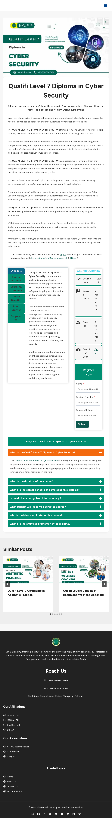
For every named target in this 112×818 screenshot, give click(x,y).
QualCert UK (13, 724)
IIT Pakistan (13, 751)
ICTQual (73, 258)
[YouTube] (61, 814)
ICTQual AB (13, 720)
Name (80, 383)
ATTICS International (18, 746)
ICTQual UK (13, 756)
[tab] (16, 271)
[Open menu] (105, 5)
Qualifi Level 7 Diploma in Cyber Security (36, 460)
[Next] (104, 584)
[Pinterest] (73, 814)
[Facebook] (38, 814)
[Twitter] (79, 814)
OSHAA (10, 729)
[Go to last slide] (7, 584)
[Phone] (44, 814)
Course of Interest (86, 410)
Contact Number (85, 397)
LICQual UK (13, 715)
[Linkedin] (67, 814)
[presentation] (28, 570)
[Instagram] (50, 814)
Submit (82, 424)
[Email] (55, 814)
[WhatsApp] (32, 814)
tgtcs (63, 254)
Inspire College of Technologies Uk (49, 258)
